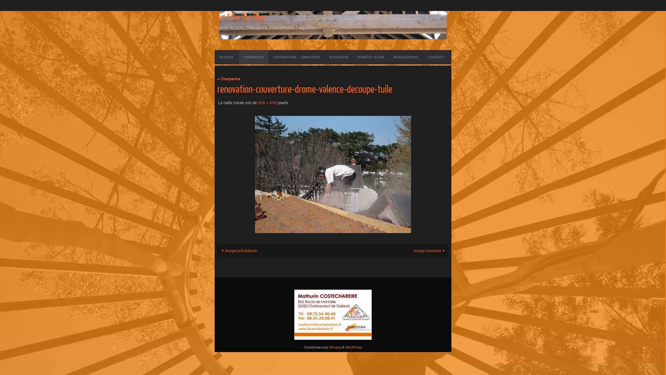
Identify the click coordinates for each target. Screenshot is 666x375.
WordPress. (353, 347)
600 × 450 (267, 102)
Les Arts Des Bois (240, 17)
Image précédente (241, 250)
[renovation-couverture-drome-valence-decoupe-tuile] (333, 174)
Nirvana (335, 347)
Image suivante (427, 250)
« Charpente (228, 79)
